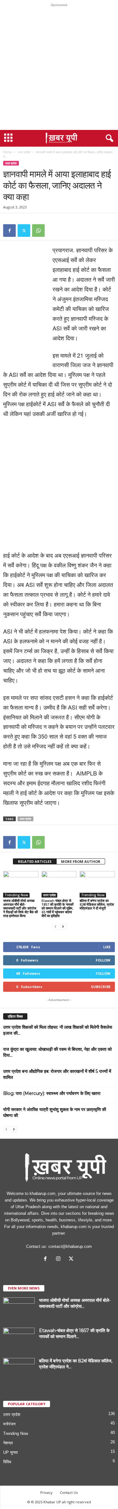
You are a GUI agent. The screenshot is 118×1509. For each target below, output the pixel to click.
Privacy (46, 1492)
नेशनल (8, 1443)
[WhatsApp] (38, 230)
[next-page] (63, 926)
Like (106, 947)
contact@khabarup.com (70, 1246)
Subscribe (100, 986)
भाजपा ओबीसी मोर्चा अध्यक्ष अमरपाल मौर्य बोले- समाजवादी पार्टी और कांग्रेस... (74, 1303)
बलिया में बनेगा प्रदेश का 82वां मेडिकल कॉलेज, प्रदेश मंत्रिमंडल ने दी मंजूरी (97, 904)
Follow (103, 960)
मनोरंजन (9, 1424)
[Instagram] (59, 1259)
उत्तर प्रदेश (24, 152)
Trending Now (16, 895)
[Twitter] (24, 230)
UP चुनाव (10, 1452)
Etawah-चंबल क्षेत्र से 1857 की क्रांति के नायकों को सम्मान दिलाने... (74, 1333)
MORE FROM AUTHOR (80, 861)
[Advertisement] (59, 68)
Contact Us (69, 1492)
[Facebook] (9, 230)
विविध (7, 1461)
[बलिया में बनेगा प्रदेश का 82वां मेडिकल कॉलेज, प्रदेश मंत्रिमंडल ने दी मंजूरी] (97, 884)
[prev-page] (55, 926)
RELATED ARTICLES (35, 861)
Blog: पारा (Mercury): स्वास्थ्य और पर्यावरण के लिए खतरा (51, 1093)
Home (7, 152)
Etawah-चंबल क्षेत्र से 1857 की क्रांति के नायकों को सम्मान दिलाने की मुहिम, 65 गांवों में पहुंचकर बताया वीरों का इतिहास (57, 908)
